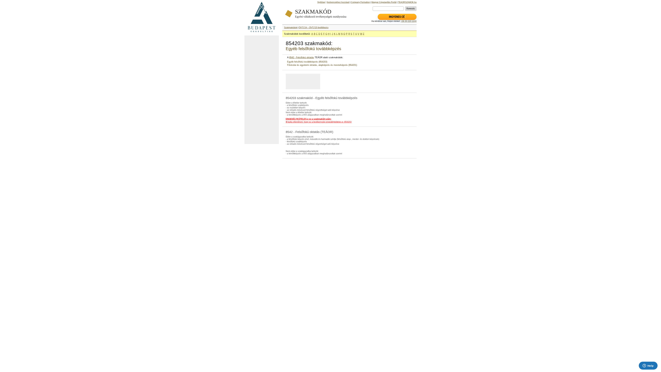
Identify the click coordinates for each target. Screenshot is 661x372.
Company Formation (360, 2)
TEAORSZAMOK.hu (407, 2)
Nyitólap (321, 2)
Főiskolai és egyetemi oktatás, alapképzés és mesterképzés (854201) (322, 65)
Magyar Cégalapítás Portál (383, 2)
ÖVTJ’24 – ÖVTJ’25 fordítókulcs (313, 27)
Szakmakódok (290, 27)
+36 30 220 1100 (409, 21)
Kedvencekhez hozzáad (338, 2)
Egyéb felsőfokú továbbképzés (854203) (307, 61)
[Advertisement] (261, 89)
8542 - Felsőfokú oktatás (301, 57)
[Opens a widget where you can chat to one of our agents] (648, 366)
